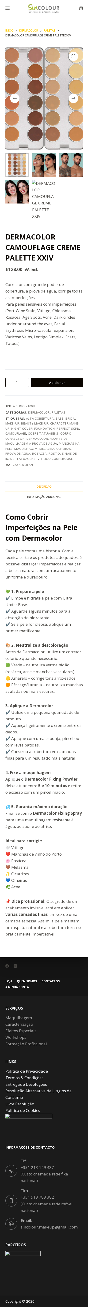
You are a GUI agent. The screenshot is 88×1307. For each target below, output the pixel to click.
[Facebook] (7, 966)
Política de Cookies (22, 1110)
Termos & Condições (24, 1077)
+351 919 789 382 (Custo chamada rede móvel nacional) (47, 1203)
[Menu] (7, 8)
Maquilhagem (25, 448)
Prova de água (17, 453)
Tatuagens (26, 459)
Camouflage (15, 433)
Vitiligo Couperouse (55, 459)
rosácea (39, 453)
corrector (15, 438)
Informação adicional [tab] (44, 497)
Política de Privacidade (26, 1071)
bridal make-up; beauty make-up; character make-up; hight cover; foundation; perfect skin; (42, 423)
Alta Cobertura (40, 418)
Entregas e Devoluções (26, 1084)
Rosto (54, 453)
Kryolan (26, 465)
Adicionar (57, 382)
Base (60, 418)
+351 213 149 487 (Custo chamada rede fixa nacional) (44, 1174)
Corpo (65, 433)
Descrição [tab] (44, 487)
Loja (8, 981)
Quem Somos (27, 981)
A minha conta (17, 987)
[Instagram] (15, 966)
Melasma (46, 448)
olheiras (63, 448)
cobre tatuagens (43, 433)
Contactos (51, 981)
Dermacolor (39, 412)
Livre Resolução (19, 1104)
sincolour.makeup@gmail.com (49, 1227)
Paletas (58, 412)
